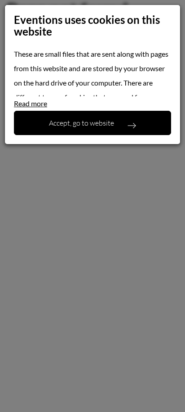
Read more (30, 103)
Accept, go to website (81, 122)
